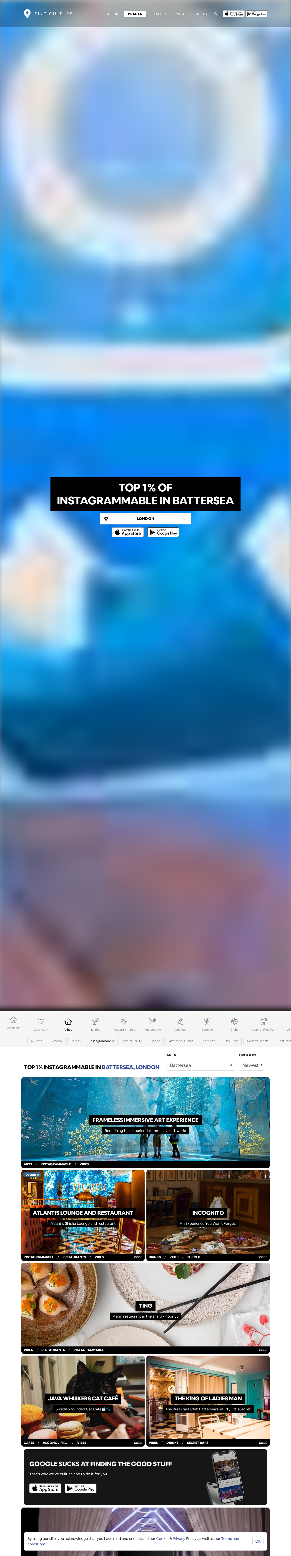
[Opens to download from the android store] (256, 13)
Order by (247, 1055)
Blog (202, 14)
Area (171, 1055)
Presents (158, 14)
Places (135, 14)
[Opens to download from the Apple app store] (234, 13)
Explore (113, 14)
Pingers (182, 14)
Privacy (179, 1538)
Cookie (162, 1538)
